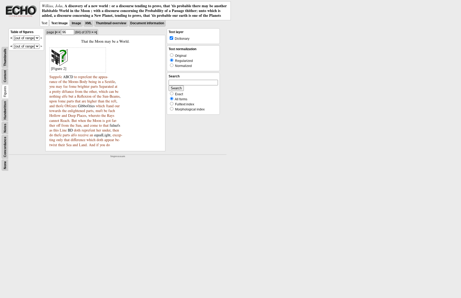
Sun (78, 125)
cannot (54, 120)
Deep (72, 115)
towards (55, 110)
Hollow (55, 115)
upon (53, 101)
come (94, 125)
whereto (94, 115)
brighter (84, 86)
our (117, 105)
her (98, 130)
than (101, 101)
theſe (58, 134)
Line (63, 130)
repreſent (85, 76)
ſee (65, 86)
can (111, 91)
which (103, 91)
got (108, 120)
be (116, 91)
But (74, 120)
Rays (110, 115)
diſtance (68, 91)
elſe (64, 96)
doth (77, 130)
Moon (97, 120)
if (97, 144)
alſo (74, 134)
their (61, 144)
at (116, 86)
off (58, 125)
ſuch (111, 110)
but (71, 96)
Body (84, 81)
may (59, 86)
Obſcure (71, 105)
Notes (5, 128)
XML (88, 23)
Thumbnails (5, 57)
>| (95, 32)
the (95, 76)
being (93, 81)
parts (94, 86)
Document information (147, 23)
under (106, 130)
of (60, 81)
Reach (64, 120)
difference (78, 139)
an (91, 134)
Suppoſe (55, 76)
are (84, 101)
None (5, 165)
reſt (113, 101)
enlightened (76, 110)
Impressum (117, 156)
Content (5, 76)
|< (56, 32)
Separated (106, 86)
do (51, 134)
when (82, 120)
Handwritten (5, 110)
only (59, 139)
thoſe (59, 105)
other (93, 91)
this (56, 130)
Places (81, 115)
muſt (99, 110)
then (116, 130)
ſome (73, 86)
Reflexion (84, 96)
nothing (55, 96)
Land (83, 144)
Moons (73, 81)
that (78, 101)
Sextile (110, 81)
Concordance (5, 147)
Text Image (59, 23)
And (92, 144)
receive (83, 134)
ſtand (110, 105)
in (99, 81)
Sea (68, 144)
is (103, 120)
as (50, 130)
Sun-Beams (111, 96)
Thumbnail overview (111, 23)
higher (92, 101)
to (75, 76)
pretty (56, 91)
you (52, 86)
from (78, 91)
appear (109, 139)
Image (76, 23)
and (52, 105)
